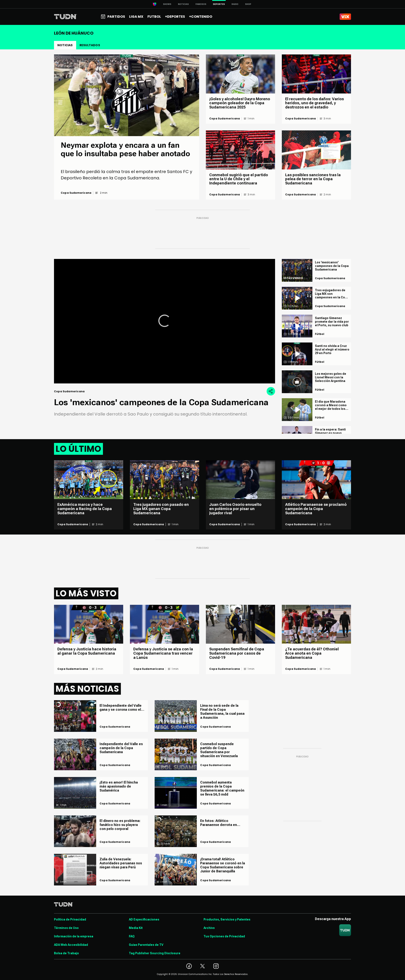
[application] (164, 321)
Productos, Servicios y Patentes (227, 919)
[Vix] (345, 17)
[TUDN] (65, 16)
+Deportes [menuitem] (175, 16)
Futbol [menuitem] (154, 16)
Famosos (201, 4)
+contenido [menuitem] (200, 16)
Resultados (90, 45)
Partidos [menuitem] (116, 16)
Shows (167, 4)
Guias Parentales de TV (146, 944)
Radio (235, 4)
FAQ (132, 936)
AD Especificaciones (144, 919)
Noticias (183, 4)
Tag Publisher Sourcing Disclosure (154, 953)
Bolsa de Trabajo (66, 953)
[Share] (271, 391)
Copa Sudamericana (76, 193)
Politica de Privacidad (70, 919)
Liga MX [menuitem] (136, 16)
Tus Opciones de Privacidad (224, 936)
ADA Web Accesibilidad (71, 944)
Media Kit (136, 928)
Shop (248, 4)
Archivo (209, 928)
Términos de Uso (66, 928)
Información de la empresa (73, 936)
